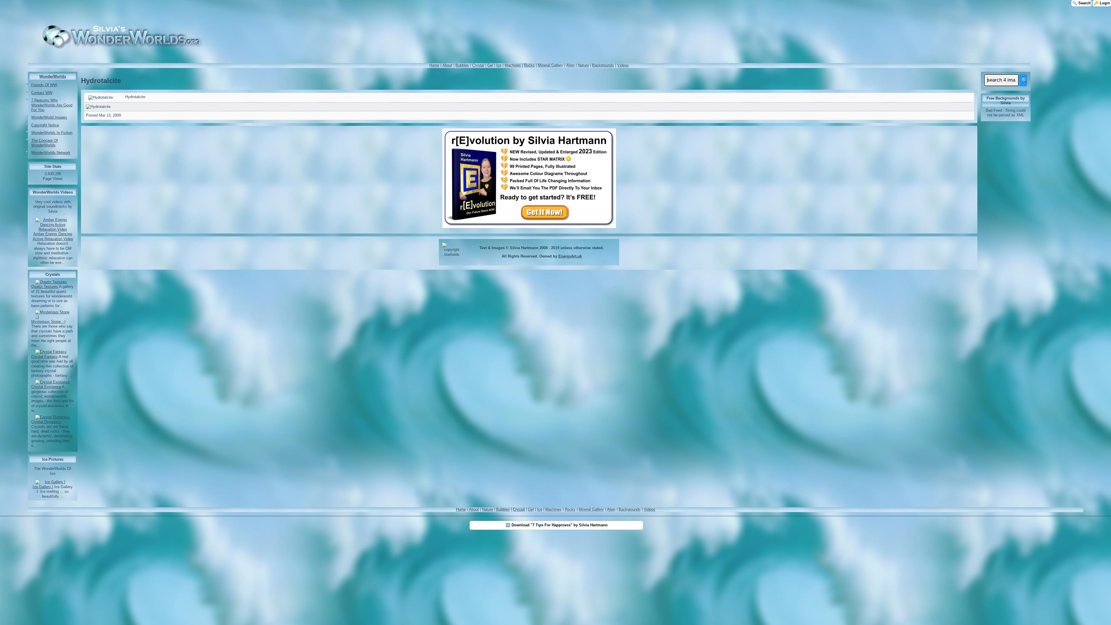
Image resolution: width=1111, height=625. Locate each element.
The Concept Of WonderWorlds (44, 142)
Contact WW (41, 93)
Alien (570, 65)
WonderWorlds (52, 76)
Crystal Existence (46, 387)
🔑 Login (1102, 3)
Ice (498, 65)
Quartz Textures (44, 286)
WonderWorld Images (49, 117)
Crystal (478, 65)
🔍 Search (1081, 3)
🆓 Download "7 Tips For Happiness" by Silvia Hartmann (556, 525)
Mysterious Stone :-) (48, 321)
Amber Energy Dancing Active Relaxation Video (53, 236)
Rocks (529, 65)
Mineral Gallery (550, 65)
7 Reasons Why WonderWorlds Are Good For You (51, 105)
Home (434, 65)
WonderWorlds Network (50, 152)
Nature (583, 65)
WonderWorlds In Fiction (51, 132)
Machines (513, 65)
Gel (490, 65)
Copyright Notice (45, 125)
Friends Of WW (44, 85)
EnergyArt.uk (570, 256)
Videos (623, 65)
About (447, 65)
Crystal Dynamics (46, 422)
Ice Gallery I (43, 487)
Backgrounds (603, 65)
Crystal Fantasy (44, 356)
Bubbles (462, 65)
